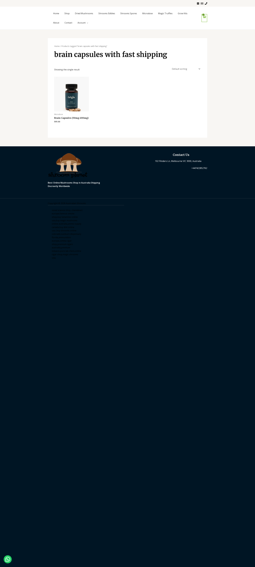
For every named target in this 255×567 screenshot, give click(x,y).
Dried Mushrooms (84, 13)
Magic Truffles (165, 13)
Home (56, 13)
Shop (67, 13)
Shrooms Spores (128, 13)
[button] (8, 559)
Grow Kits (182, 13)
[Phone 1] (206, 3)
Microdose (147, 13)
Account (82, 22)
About (56, 22)
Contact (68, 22)
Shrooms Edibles (106, 13)
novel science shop (61, 210)
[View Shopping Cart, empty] (204, 18)
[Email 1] (202, 3)
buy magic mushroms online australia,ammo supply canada (66, 224)
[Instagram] (198, 3)
